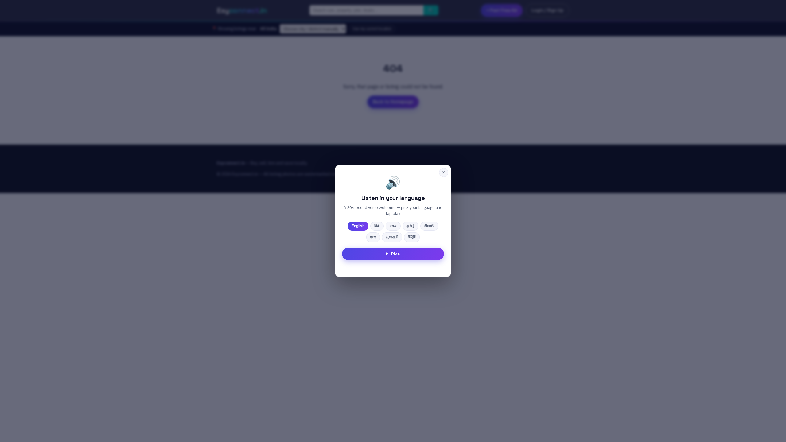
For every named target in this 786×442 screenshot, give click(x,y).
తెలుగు (429, 225)
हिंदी (377, 226)
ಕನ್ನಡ (412, 236)
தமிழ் (410, 226)
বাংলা (373, 237)
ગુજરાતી (392, 237)
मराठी (393, 226)
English (358, 226)
